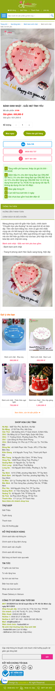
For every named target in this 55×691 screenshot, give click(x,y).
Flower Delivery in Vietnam (13, 594)
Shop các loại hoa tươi (11, 589)
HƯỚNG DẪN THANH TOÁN (13, 211)
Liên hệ (46, 10)
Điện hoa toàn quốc (10, 583)
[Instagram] (24, 667)
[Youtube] (30, 667)
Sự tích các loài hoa (10, 578)
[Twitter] (11, 667)
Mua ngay (10, 133)
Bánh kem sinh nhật (31, 24)
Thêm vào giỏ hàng (34, 133)
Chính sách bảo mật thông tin (14, 536)
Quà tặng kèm (15, 24)
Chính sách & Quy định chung (14, 541)
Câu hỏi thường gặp (10, 526)
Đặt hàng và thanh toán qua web (15, 557)
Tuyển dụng (7, 515)
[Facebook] (5, 667)
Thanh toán (35, 10)
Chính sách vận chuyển (11, 547)
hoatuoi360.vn (23, 683)
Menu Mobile (4, 15)
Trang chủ (4, 24)
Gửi (47, 657)
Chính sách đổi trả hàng (12, 552)
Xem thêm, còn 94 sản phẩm (26, 412)
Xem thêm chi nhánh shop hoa (15, 501)
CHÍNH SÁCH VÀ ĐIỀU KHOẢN (14, 217)
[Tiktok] (17, 667)
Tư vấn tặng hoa (9, 573)
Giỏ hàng (12, 10)
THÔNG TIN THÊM (10, 206)
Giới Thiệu (23, 10)
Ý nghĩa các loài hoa (10, 568)
